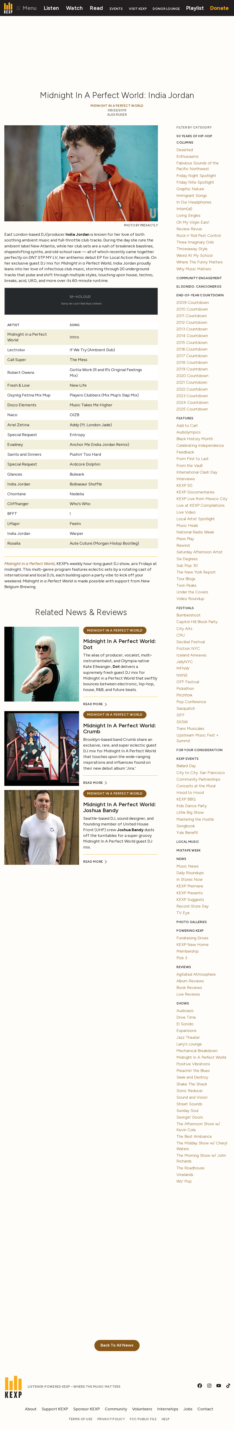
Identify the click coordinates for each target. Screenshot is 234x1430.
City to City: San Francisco (200, 772)
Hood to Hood (190, 792)
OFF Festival (187, 681)
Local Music (187, 842)
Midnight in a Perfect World (29, 563)
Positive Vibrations (193, 1063)
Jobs (187, 1408)
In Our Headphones (193, 202)
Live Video (186, 512)
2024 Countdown (192, 402)
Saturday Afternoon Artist (199, 551)
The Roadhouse (190, 1167)
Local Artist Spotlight (195, 518)
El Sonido (185, 1023)
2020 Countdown (192, 375)
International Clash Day (196, 472)
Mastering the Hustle (195, 819)
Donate (219, 8)
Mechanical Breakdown (197, 1050)
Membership (187, 951)
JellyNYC (184, 661)
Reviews (183, 967)
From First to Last (192, 458)
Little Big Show (190, 812)
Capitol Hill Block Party (197, 621)
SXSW (182, 721)
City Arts (184, 628)
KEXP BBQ (186, 799)
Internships (167, 1408)
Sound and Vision (191, 1097)
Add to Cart (187, 425)
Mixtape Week (188, 850)
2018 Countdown (192, 362)
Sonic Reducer (189, 1090)
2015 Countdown (191, 342)
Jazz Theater (188, 1037)
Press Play (185, 538)
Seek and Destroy (192, 1077)
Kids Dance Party (191, 805)
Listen (51, 8)
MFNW (182, 668)
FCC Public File (143, 1419)
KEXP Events (187, 759)
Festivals (185, 608)
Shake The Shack (191, 1084)
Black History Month (194, 438)
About (31, 1408)
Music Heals (187, 525)
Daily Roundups (190, 872)
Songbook (185, 825)
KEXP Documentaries (195, 492)
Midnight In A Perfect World (116, 106)
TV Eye (183, 912)
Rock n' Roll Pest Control (198, 235)
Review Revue (189, 228)
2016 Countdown (191, 349)
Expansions (186, 1030)
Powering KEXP (190, 931)
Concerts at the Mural (195, 785)
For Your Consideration (199, 750)
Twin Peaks (186, 585)
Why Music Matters (193, 268)
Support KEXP (55, 1408)
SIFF (180, 715)
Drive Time (186, 1017)
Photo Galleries (191, 922)
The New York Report (196, 572)
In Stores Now (189, 879)
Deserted (184, 149)
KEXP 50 (184, 485)
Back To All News (117, 1345)
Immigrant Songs (191, 195)
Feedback (185, 452)
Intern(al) (184, 208)
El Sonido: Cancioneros (198, 287)
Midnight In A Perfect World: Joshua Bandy (119, 807)
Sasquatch (185, 708)
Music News (187, 866)
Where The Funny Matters (199, 262)
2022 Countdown (192, 389)
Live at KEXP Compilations (200, 505)
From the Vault (189, 465)
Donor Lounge (166, 9)
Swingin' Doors (189, 1117)
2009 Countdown (192, 302)
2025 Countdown (192, 409)
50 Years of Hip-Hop (194, 136)
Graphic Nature (190, 188)
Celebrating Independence (200, 445)
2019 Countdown (192, 369)
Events (116, 9)
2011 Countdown (191, 315)
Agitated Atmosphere (196, 974)
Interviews (185, 478)
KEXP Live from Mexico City (201, 498)
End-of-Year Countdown (200, 295)
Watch (74, 8)
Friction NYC (188, 648)
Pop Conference (191, 701)
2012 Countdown (191, 322)
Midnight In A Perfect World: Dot (119, 644)
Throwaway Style (191, 248)
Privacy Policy (111, 1419)
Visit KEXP (138, 9)
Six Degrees (187, 558)
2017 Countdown (191, 355)
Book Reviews (189, 987)
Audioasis (185, 1010)
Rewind (183, 545)
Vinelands (184, 1174)
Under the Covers (192, 591)
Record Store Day (192, 906)
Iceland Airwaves (191, 655)
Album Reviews (190, 980)
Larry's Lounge (189, 1044)
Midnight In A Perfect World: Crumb (119, 728)
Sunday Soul (187, 1110)
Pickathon (185, 688)
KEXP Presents (189, 892)
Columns (184, 143)
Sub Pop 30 (187, 565)
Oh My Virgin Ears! (192, 222)
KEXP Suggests (190, 899)
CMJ (180, 635)
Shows (182, 1003)
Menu (29, 8)
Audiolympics (188, 432)
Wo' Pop (184, 1181)
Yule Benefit (187, 832)
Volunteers (142, 1408)
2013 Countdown (191, 329)
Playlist (195, 8)
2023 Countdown (192, 395)
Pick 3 (181, 957)
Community (116, 1408)
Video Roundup (190, 598)
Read (96, 8)
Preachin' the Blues (193, 1070)
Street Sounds (189, 1103)
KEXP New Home (192, 944)
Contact (205, 1408)
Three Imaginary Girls (195, 242)
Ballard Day (186, 765)
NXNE (182, 675)
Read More (93, 704)
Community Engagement (199, 278)
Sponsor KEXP (86, 1408)
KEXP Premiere (189, 886)
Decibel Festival (190, 641)
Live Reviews (188, 994)
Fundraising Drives (192, 937)
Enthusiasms (187, 156)
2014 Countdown (192, 335)
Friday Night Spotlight (196, 175)
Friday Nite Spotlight (195, 182)
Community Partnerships (198, 779)
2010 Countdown (192, 309)
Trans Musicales (190, 728)
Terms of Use (80, 1419)
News (181, 859)
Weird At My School (194, 255)
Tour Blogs (185, 578)
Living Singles (188, 215)
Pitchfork (184, 695)
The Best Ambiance (194, 1136)
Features (184, 418)
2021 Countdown (191, 382)
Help (166, 1419)
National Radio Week (195, 532)
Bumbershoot (188, 615)
